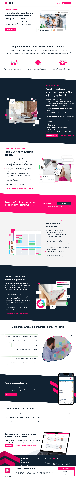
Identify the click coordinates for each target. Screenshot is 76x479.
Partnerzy (47, 460)
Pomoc (38, 462)
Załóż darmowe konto (64, 203)
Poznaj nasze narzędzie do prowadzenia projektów (19, 188)
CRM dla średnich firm (25, 462)
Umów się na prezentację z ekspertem (25, 445)
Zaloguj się (57, 3)
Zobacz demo (8, 445)
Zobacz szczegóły (19, 476)
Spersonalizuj (65, 471)
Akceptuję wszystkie (66, 468)
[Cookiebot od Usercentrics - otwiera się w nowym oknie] (7, 477)
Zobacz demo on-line (51, 135)
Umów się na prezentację (67, 135)
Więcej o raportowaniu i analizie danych (17, 313)
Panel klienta (39, 460)
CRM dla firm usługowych (26, 465)
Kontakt (50, 3)
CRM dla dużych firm (25, 464)
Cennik (45, 3)
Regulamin (47, 465)
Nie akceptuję (66, 474)
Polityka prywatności (47, 463)
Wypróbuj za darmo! (66, 3)
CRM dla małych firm (25, 460)
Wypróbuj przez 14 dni (11, 394)
